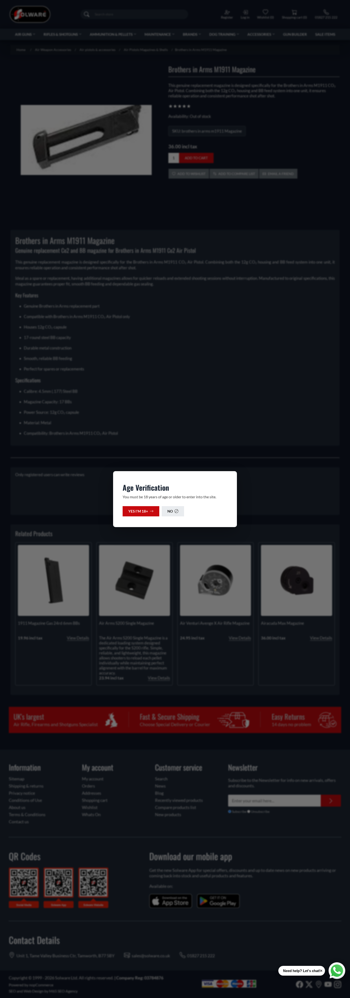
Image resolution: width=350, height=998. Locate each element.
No (170, 511)
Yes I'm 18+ (138, 511)
